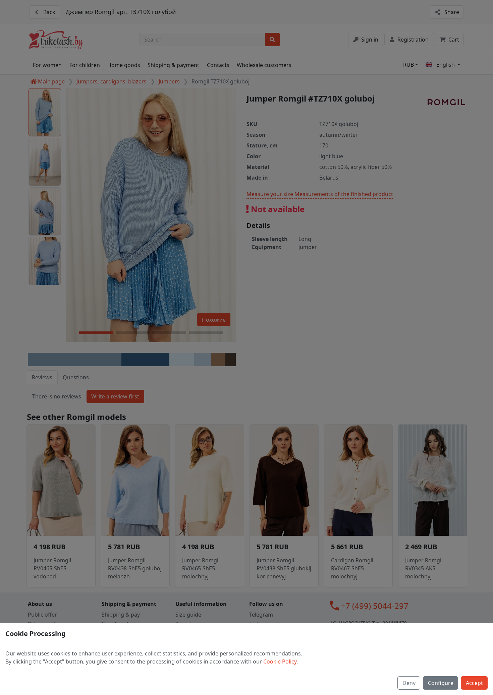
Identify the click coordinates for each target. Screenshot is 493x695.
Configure (440, 683)
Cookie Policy (279, 661)
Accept (474, 683)
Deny (409, 683)
